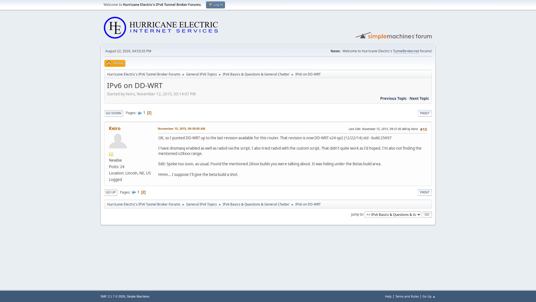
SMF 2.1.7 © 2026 (112, 296)
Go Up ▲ (429, 296)
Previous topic (393, 98)
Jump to (357, 214)
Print (424, 113)
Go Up (111, 192)
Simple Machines (138, 296)
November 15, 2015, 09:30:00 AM (181, 128)
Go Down (113, 113)
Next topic (419, 98)
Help (388, 296)
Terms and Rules (407, 296)
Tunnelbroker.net (406, 51)
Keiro (115, 128)
